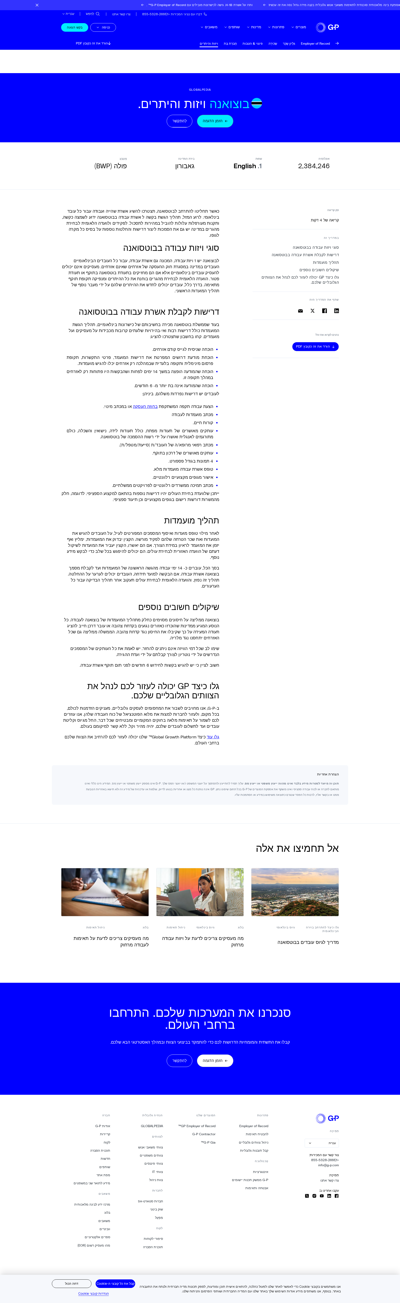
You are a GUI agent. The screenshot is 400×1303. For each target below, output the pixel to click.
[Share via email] (300, 310)
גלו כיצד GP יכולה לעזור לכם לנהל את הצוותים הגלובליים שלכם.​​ (300, 280)
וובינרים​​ (104, 1229)
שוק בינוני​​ (156, 1209)
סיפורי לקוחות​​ (153, 1239)
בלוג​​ (107, 1212)
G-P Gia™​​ (208, 1142)
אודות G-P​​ (102, 1126)
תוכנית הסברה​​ (153, 1247)
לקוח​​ (106, 1142)
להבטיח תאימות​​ (257, 1134)
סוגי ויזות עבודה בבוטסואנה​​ (316, 247)
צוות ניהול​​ (156, 1180)
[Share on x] (312, 310)
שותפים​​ (234, 27)
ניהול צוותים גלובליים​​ (253, 1142)
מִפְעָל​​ (159, 1217)
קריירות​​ (105, 1134)
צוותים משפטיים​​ (151, 1155)
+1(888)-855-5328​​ (325, 1160)
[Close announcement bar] (37, 5)
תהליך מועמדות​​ (325, 262)
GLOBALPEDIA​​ (152, 1126)
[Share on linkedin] (336, 310)
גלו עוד (213, 737)
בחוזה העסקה (145, 406)
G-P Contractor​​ (204, 1134)
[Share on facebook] (324, 310)
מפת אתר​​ (103, 1175)
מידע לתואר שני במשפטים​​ (91, 1183)
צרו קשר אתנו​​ (329, 1180)
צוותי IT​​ (157, 1172)
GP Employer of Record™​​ (197, 1126)
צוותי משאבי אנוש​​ (150, 1147)
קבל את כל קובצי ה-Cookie (115, 1283)
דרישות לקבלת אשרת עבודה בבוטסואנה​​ (305, 255)
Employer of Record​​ (253, 1126)
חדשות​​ (105, 1158)
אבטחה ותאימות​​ (256, 1188)
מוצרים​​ (300, 27)
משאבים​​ (211, 27)
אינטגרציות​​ (260, 1172)
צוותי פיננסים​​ (153, 1163)
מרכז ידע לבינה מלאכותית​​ (92, 1204)
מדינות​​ (256, 27)
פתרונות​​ (278, 27)
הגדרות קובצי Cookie (93, 1293)
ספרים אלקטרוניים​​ (97, 1237)
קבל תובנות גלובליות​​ (254, 1150)
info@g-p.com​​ (328, 1165)
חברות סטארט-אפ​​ (150, 1201)
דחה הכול (71, 1283)
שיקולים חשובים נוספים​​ (319, 270)
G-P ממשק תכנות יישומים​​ (250, 1180)
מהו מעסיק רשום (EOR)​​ (93, 1245)
